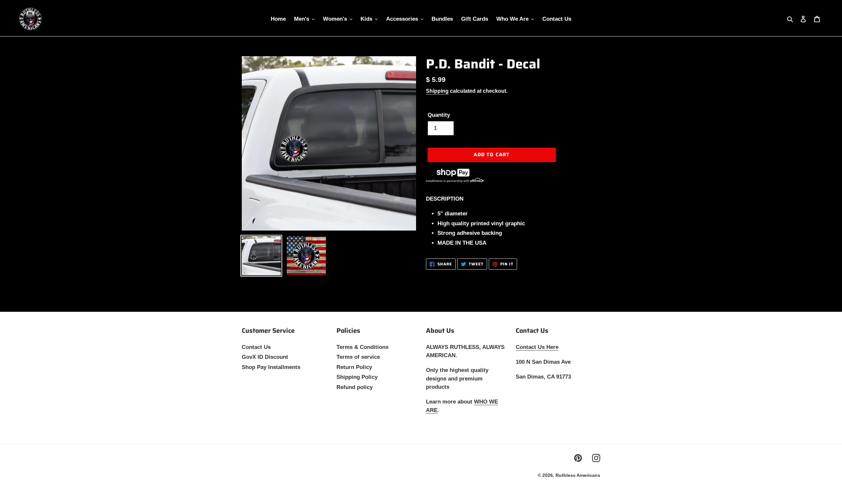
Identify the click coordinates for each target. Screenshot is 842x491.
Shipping (437, 91)
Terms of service (358, 357)
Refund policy (354, 387)
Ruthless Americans (578, 475)
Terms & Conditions (362, 347)
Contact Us (256, 347)
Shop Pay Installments (271, 367)
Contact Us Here (537, 347)
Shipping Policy (357, 377)
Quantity (439, 115)
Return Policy (354, 367)
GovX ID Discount (265, 357)
